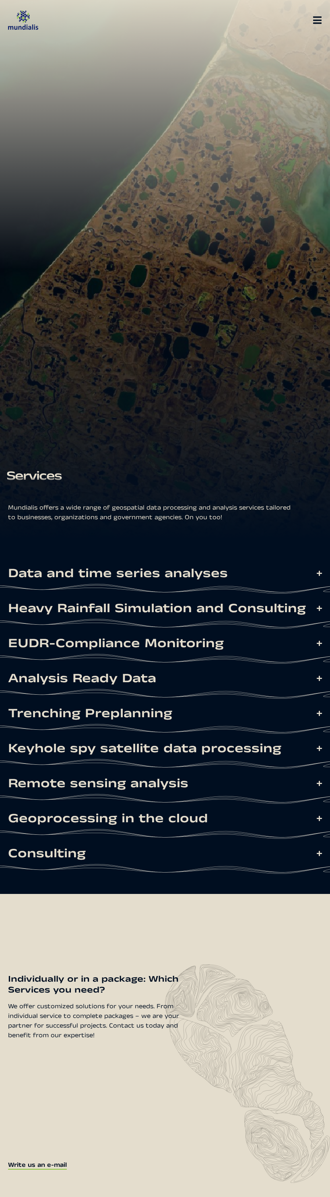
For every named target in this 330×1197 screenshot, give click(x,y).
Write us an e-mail (37, 1165)
